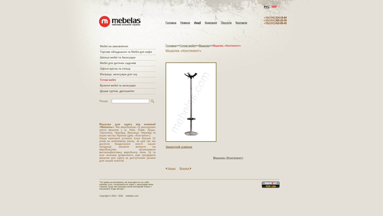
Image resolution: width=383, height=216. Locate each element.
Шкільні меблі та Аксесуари (117, 57)
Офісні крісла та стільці (115, 68)
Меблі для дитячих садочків (118, 63)
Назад (172, 168)
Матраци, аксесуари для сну (118, 74)
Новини (185, 22)
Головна (171, 22)
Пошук (103, 101)
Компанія (211, 22)
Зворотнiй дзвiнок (179, 147)
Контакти (241, 22)
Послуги (226, 22)
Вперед (184, 168)
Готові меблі (108, 79)
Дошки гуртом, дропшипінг (117, 91)
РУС (266, 6)
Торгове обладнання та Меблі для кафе (126, 51)
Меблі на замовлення (114, 46)
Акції (197, 22)
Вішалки (204, 45)
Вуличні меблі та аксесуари (118, 85)
